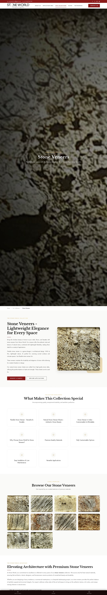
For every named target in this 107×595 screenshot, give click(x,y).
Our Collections (60, 5)
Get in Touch (17, 593)
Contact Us (94, 5)
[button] (78, 348)
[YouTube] (99, 1)
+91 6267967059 (28, 1)
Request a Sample (16, 378)
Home (8, 308)
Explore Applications (36, 378)
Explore (53, 593)
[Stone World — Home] (18, 6)
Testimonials (78, 5)
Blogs (70, 5)
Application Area (48, 5)
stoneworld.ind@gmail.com (15, 1)
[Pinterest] (97, 1)
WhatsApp (89, 593)
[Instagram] (94, 1)
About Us (38, 5)
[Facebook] (92, 1)
